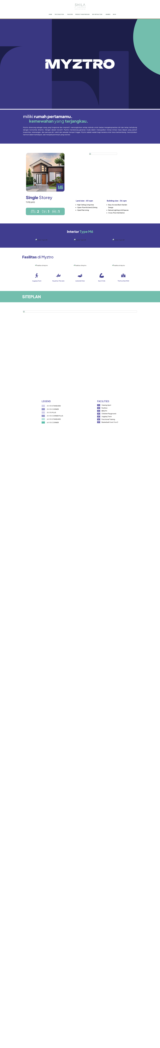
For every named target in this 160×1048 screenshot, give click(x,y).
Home (50, 14)
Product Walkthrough (82, 14)
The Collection (59, 14)
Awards (108, 14)
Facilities (70, 14)
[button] (2, 64)
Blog (114, 14)
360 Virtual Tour (97, 14)
